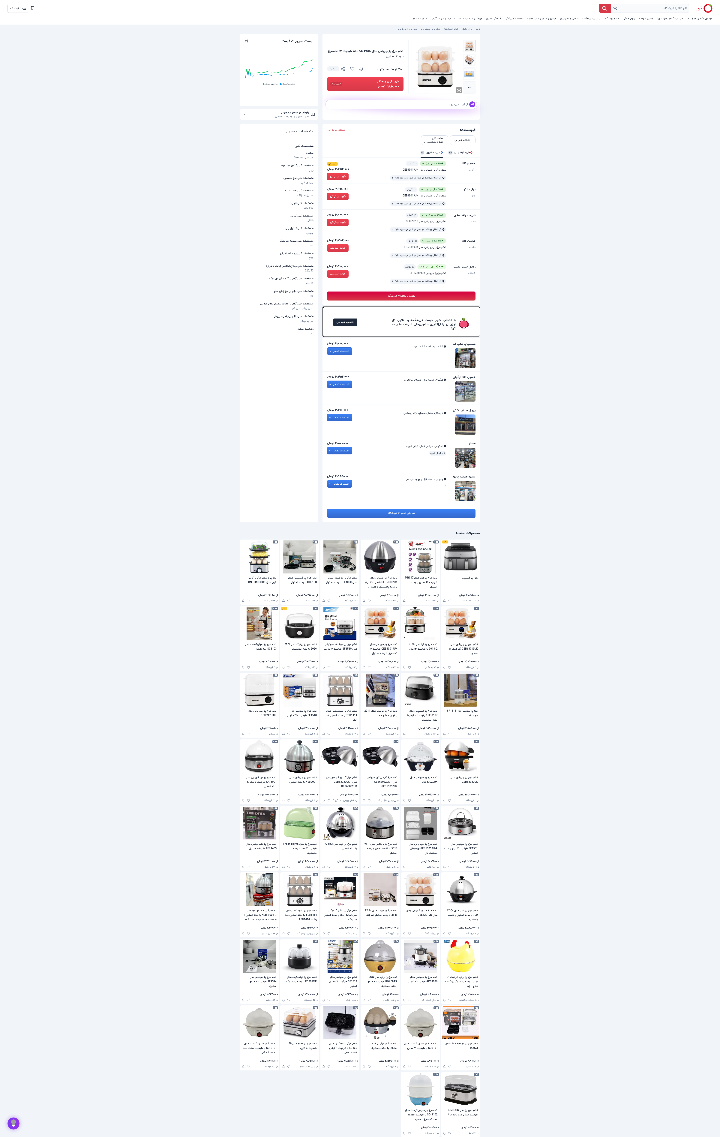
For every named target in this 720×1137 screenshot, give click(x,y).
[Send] (472, 104)
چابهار (473, 195)
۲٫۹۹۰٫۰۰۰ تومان (337, 189)
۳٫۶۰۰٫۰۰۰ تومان (337, 266)
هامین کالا (469, 163)
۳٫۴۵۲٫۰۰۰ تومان (338, 169)
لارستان (472, 273)
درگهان (472, 169)
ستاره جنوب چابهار (464, 477)
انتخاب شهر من (345, 322)
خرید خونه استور (465, 215)
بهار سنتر (470, 189)
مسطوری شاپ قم (464, 344)
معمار (472, 443)
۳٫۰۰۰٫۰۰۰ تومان (337, 215)
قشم (473, 221)
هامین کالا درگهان (464, 377)
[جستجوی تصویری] (615, 8)
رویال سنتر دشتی (464, 267)
